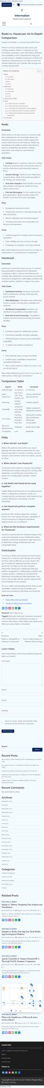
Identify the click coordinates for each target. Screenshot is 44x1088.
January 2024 (6, 842)
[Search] (31, 23)
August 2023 (6, 860)
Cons (9, 84)
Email (4, 700)
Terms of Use (6, 1062)
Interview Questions (8, 880)
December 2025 (7, 801)
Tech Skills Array (16, 613)
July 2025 (5, 805)
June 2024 (5, 823)
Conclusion (8, 118)
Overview (10, 77)
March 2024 (5, 834)
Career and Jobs (7, 877)
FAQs (6, 101)
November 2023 (7, 849)
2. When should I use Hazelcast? (17, 106)
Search (4, 746)
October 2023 (6, 853)
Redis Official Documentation (17, 600)
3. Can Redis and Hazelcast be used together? (22, 108)
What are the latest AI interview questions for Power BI (19, 771)
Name (4, 690)
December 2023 (7, 846)
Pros (8, 81)
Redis (6, 74)
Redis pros (37, 621)
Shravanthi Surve (33, 42)
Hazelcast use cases (27, 619)
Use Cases (10, 79)
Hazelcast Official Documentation (19, 603)
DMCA (4, 1054)
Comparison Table (10, 98)
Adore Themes (10, 1082)
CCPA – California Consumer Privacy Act (14, 1051)
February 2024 (6, 838)
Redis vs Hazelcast (22, 624)
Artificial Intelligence (8, 873)
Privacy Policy (6, 1058)
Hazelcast (7, 86)
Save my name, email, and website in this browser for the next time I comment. (21, 722)
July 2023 (5, 864)
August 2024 (6, 816)
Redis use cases (8, 624)
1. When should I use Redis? (16, 103)
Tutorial (4, 888)
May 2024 (5, 827)
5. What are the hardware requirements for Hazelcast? (21, 114)
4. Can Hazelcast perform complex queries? (21, 111)
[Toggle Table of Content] (37, 71)
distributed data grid (16, 616)
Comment (6, 661)
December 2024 (7, 809)
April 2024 (5, 831)
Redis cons (28, 621)
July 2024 (5, 820)
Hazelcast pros (12, 619)
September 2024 (7, 812)
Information (22, 15)
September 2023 (7, 857)
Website (5, 711)
